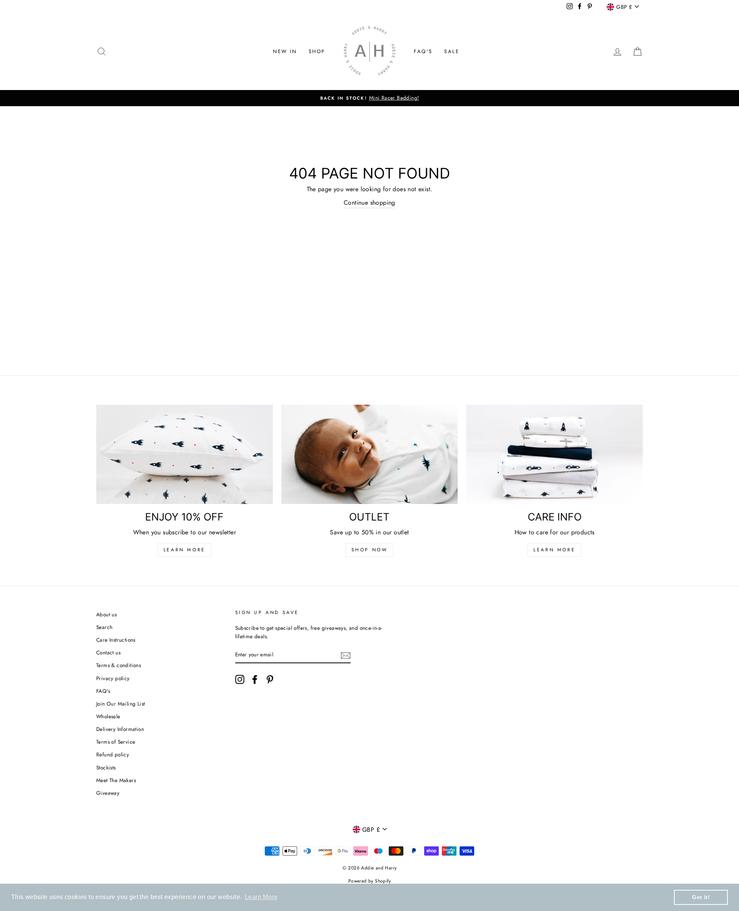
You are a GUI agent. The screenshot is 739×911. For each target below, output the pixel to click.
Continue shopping (369, 202)
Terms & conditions (118, 665)
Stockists (106, 767)
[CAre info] (554, 454)
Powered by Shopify (369, 881)
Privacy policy (113, 678)
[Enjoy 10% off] (184, 454)
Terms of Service (115, 742)
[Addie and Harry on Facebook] (254, 679)
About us (106, 614)
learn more (554, 549)
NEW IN (285, 51)
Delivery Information (120, 729)
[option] (369, 98)
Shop (317, 51)
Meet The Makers (116, 780)
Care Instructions (115, 640)
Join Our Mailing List (120, 703)
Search (104, 627)
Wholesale (108, 716)
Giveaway (107, 793)
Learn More (185, 549)
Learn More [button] (261, 897)
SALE (451, 51)
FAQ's (423, 51)
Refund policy (112, 754)
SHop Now (369, 549)
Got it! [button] (701, 897)
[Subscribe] (346, 655)
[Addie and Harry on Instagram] (239, 679)
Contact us (108, 652)
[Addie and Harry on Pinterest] (269, 679)
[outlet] (369, 454)
